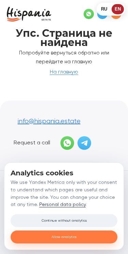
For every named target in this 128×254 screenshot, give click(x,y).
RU (104, 9)
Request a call (32, 143)
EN (118, 9)
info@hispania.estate (49, 121)
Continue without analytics (64, 220)
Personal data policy (62, 204)
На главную (64, 72)
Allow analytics (64, 237)
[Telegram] (84, 143)
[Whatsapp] (89, 14)
